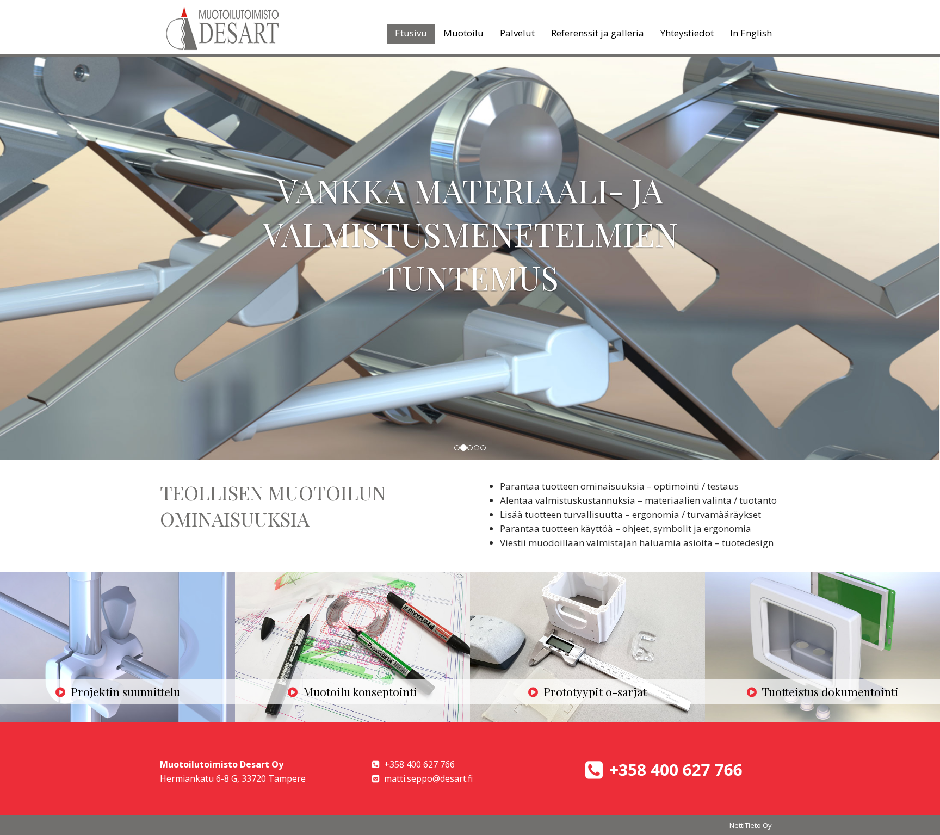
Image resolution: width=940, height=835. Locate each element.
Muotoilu (463, 33)
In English (751, 33)
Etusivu (411, 33)
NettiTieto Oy (750, 825)
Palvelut (517, 33)
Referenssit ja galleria (597, 33)
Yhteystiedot (687, 33)
